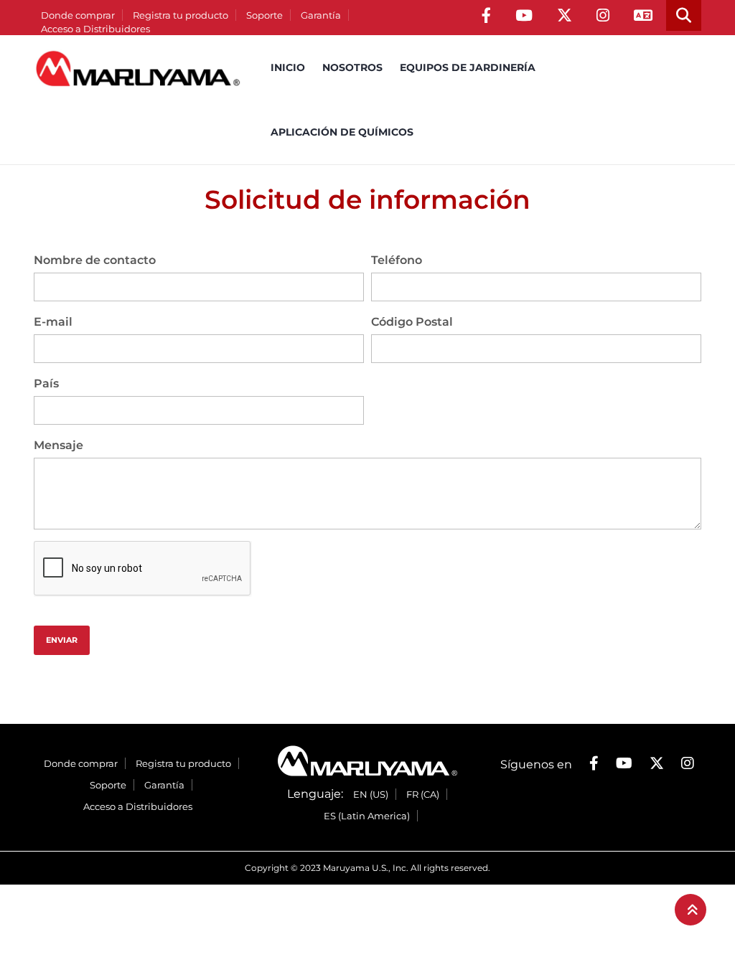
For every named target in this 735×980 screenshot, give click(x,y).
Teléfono (396, 260)
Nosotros (352, 67)
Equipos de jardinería (467, 67)
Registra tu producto (180, 15)
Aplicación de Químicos (342, 132)
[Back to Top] (690, 909)
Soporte (264, 15)
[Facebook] (486, 15)
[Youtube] (524, 15)
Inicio (288, 67)
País (46, 383)
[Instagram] (603, 15)
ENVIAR (62, 640)
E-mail (53, 322)
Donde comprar (78, 15)
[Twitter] (564, 15)
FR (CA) (422, 794)
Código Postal (412, 322)
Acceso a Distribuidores (95, 28)
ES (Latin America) (367, 815)
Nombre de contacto (95, 260)
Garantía (321, 15)
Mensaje (58, 445)
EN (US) (370, 794)
